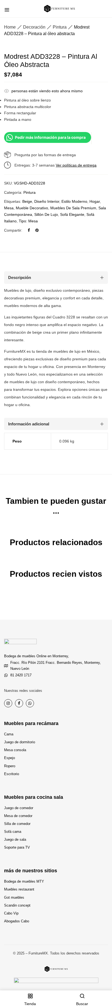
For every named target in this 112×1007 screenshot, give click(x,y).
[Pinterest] (37, 230)
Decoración (34, 27)
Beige (27, 201)
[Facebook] (29, 230)
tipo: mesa (28, 221)
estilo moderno (74, 201)
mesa (9, 208)
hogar (94, 201)
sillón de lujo (46, 214)
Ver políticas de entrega (76, 165)
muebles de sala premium (73, 208)
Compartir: (13, 230)
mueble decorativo (32, 208)
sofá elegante (72, 214)
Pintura (60, 27)
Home (10, 27)
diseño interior (46, 201)
